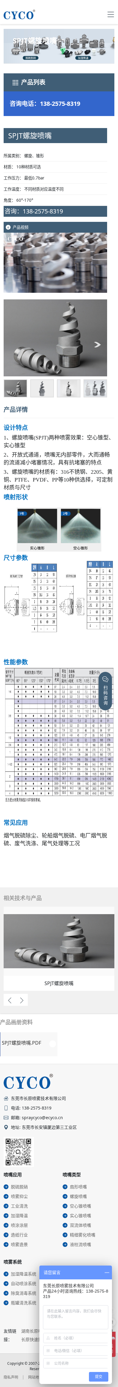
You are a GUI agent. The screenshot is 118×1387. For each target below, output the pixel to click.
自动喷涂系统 (23, 1283)
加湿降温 (19, 1215)
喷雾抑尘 (19, 1196)
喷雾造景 (19, 1244)
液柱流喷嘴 (80, 1244)
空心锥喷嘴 (80, 1206)
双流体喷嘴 (80, 1225)
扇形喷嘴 (78, 1187)
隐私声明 (11, 1377)
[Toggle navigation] (110, 14)
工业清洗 (19, 1206)
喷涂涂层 (19, 1225)
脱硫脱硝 (19, 1187)
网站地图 (35, 1377)
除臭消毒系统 (23, 1293)
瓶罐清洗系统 (23, 1303)
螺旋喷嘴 (78, 1196)
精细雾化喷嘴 (82, 1235)
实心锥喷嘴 (80, 1215)
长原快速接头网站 (38, 1339)
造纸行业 (19, 1235)
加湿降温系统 (23, 1274)
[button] (13, 344)
